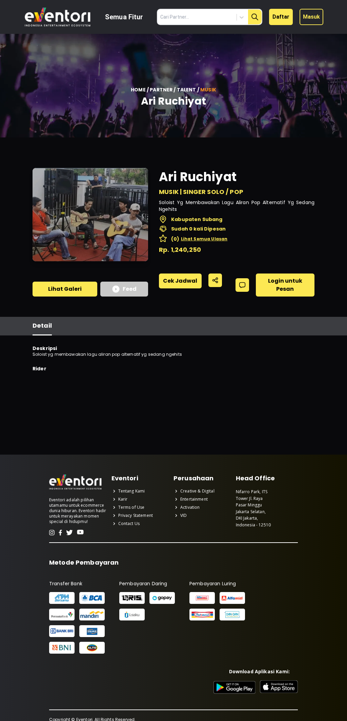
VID (183, 515)
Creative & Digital (197, 491)
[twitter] (69, 533)
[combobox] (212, 17)
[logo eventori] (57, 17)
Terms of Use (131, 507)
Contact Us (129, 523)
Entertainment (194, 499)
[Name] (255, 16)
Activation (190, 507)
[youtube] (80, 533)
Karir (123, 499)
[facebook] (60, 533)
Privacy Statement (135, 515)
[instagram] (52, 533)
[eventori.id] (75, 489)
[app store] (279, 687)
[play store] (234, 687)
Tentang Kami (131, 491)
